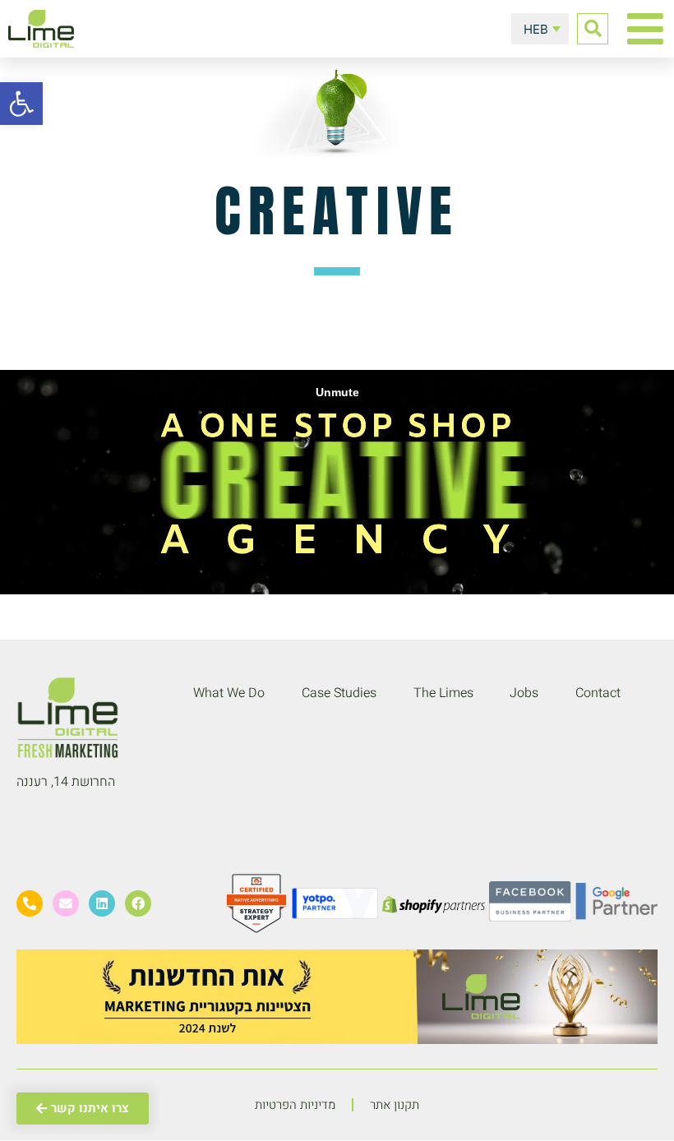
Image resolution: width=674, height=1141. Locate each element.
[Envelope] (66, 903)
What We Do (229, 693)
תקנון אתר (394, 1105)
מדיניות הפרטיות (295, 1105)
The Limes (443, 693)
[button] (592, 28)
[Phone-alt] (29, 903)
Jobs (524, 693)
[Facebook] (138, 903)
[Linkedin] (102, 903)
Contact (598, 693)
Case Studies (339, 693)
